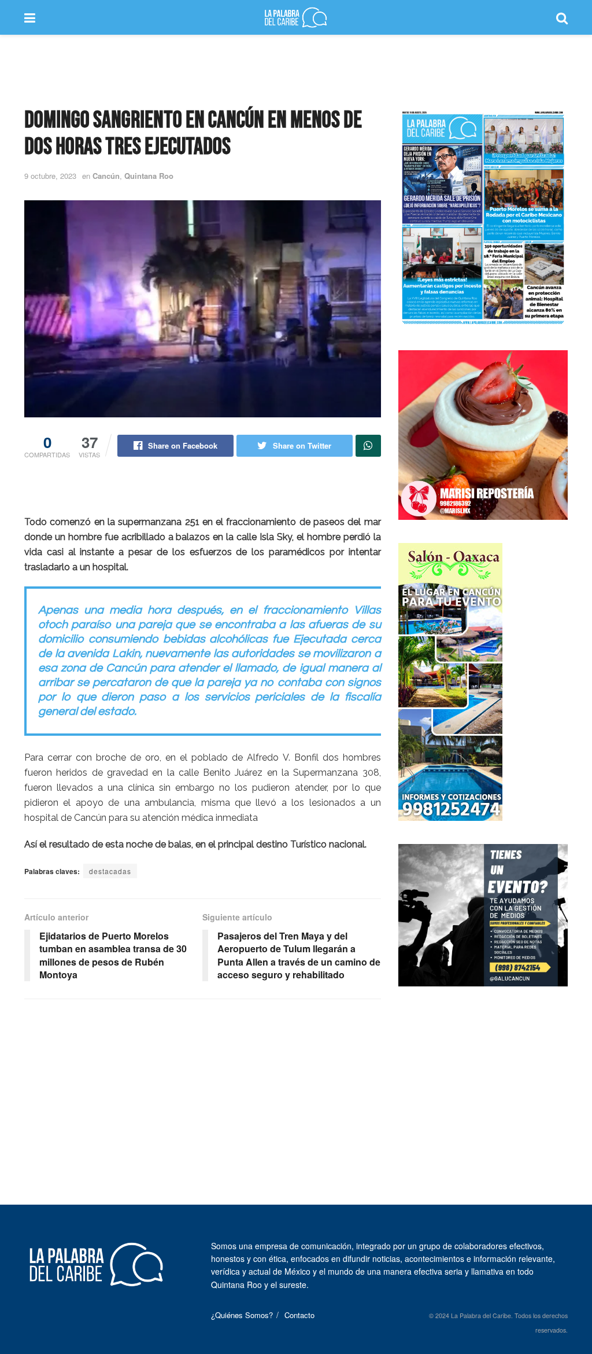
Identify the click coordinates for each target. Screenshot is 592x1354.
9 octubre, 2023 (50, 175)
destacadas (110, 871)
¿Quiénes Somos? (242, 1314)
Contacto (299, 1314)
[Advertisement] (296, 69)
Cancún (106, 175)
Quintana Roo (148, 175)
